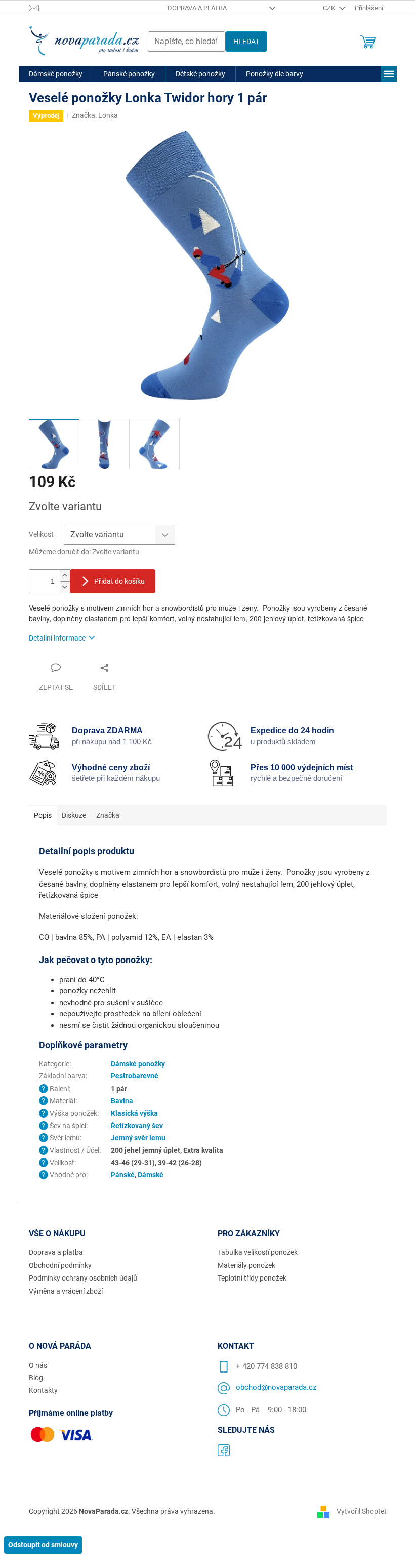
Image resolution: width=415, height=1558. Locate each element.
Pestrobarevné (134, 1076)
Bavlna (122, 1101)
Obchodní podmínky (60, 1265)
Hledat (246, 41)
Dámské (150, 1175)
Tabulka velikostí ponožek (258, 1252)
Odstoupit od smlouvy (43, 1545)
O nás (38, 1365)
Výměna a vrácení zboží (66, 1291)
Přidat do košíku (119, 581)
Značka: (95, 115)
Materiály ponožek (246, 1265)
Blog (36, 1378)
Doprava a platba (197, 8)
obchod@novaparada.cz (276, 1387)
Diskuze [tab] (74, 815)
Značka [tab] (107, 815)
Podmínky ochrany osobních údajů (83, 1278)
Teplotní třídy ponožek (252, 1278)
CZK (330, 8)
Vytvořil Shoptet (362, 1511)
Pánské (123, 1175)
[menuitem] (56, 74)
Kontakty (43, 1390)
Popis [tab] (43, 815)
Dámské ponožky (138, 1064)
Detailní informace (57, 638)
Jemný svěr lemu (138, 1138)
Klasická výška (134, 1113)
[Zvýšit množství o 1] (65, 575)
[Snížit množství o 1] (65, 587)
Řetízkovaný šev (137, 1126)
